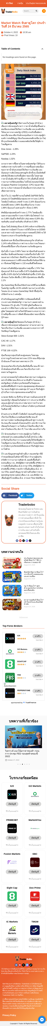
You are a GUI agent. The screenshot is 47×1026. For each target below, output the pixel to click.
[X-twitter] (23, 965)
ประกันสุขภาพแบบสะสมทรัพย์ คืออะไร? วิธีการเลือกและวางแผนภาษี (33, 560)
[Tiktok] (30, 540)
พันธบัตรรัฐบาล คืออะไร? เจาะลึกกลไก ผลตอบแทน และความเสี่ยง (33, 574)
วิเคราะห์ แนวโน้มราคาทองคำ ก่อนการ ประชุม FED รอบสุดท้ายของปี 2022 (22, 753)
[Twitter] (23, 540)
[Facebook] (17, 540)
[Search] (36, 11)
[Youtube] (20, 540)
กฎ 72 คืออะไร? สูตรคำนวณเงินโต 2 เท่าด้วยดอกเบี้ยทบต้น (33, 588)
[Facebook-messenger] (42, 1019)
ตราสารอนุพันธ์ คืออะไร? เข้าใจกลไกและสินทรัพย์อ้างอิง (33, 602)
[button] (42, 49)
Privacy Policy (9, 1015)
